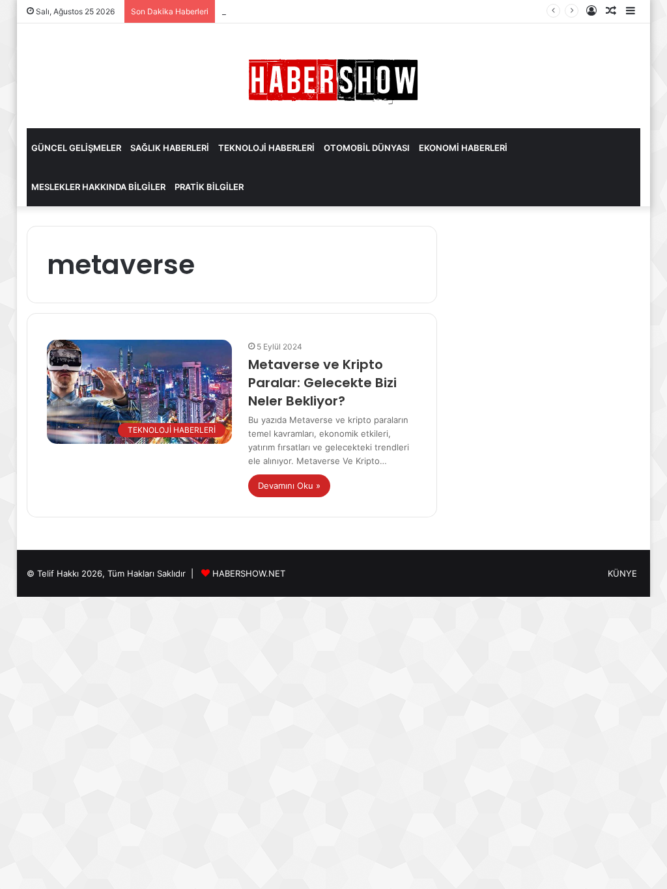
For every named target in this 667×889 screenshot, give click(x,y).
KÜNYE (622, 573)
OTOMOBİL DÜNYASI (367, 148)
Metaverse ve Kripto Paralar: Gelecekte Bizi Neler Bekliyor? (322, 382)
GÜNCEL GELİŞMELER (76, 148)
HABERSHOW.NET (248, 573)
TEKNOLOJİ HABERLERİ (266, 148)
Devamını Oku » (289, 485)
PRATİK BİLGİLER (209, 187)
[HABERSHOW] (333, 78)
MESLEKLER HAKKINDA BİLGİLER (98, 187)
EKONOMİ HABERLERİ (463, 148)
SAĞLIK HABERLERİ (169, 148)
